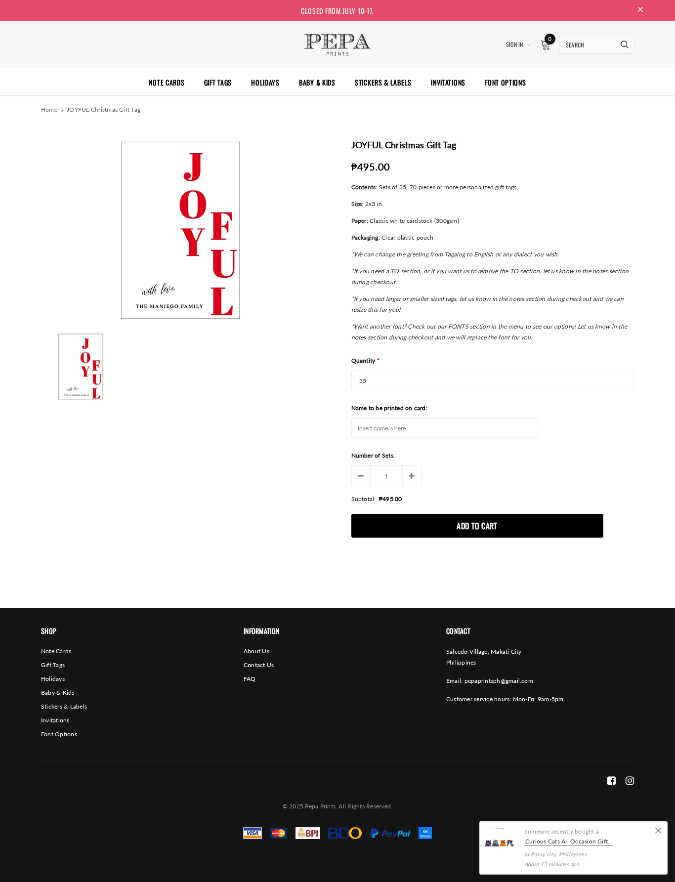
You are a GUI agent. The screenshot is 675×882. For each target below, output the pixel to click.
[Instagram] (630, 780)
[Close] (658, 831)
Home (49, 109)
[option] (180, 230)
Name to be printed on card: (389, 408)
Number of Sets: (373, 455)
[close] (640, 10)
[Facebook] (611, 780)
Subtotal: (363, 499)
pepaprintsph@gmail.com (498, 680)
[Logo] (337, 43)
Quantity (365, 360)
